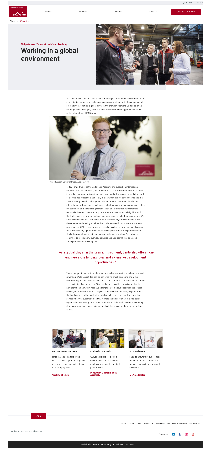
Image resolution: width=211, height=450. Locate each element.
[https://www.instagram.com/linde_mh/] (186, 434)
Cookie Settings (195, 423)
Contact (124, 423)
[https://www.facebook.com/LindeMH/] (180, 434)
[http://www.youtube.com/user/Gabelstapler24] (193, 434)
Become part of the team (64, 351)
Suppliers (159, 423)
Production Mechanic (100, 351)
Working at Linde (60, 375)
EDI (168, 423)
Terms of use (148, 423)
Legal (139, 423)
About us (14, 21)
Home (132, 423)
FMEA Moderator (136, 351)
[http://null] (199, 434)
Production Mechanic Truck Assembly (103, 374)
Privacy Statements (179, 423)
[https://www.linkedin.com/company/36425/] (173, 434)
